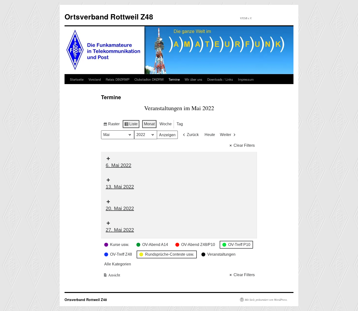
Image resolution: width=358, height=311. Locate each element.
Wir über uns (193, 79)
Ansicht (112, 275)
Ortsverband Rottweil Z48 (109, 16)
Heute (210, 135)
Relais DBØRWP (118, 79)
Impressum (246, 79)
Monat (149, 124)
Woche (166, 124)
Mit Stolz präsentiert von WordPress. (266, 299)
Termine (174, 79)
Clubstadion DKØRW (149, 79)
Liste (131, 125)
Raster (111, 125)
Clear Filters (244, 145)
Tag (180, 124)
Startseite (77, 79)
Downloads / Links (220, 79)
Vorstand (94, 79)
